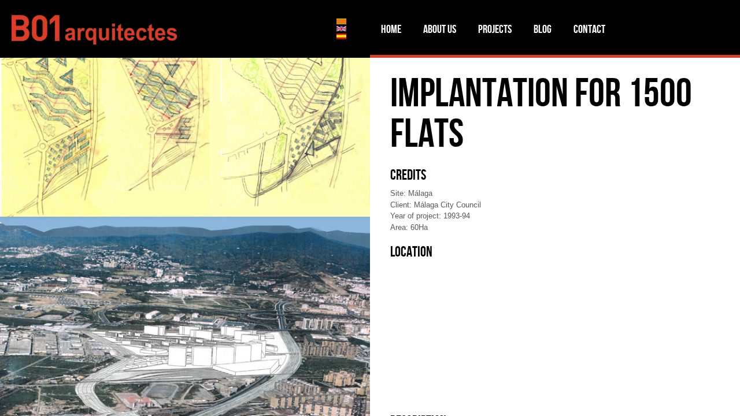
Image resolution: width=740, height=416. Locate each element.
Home (391, 29)
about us (439, 29)
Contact (589, 29)
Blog (543, 29)
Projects (495, 29)
